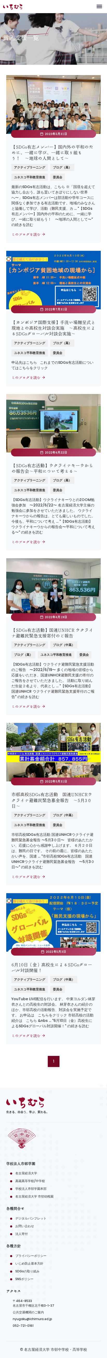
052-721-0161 (23, 1325)
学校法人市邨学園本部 (30, 1188)
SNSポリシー (24, 1279)
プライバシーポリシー (30, 1256)
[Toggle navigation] (99, 6)
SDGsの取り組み (27, 1271)
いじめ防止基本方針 (29, 1263)
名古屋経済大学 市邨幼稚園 (34, 1196)
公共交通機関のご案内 (28, 1312)
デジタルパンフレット (30, 1218)
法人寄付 (21, 1234)
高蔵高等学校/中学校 (30, 1181)
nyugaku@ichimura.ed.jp (32, 1319)
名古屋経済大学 (26, 1173)
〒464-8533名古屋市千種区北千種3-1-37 (33, 1303)
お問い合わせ (24, 1226)
